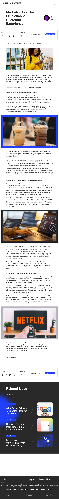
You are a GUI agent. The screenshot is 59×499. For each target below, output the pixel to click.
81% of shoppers (10, 101)
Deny (9, 495)
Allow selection (28, 495)
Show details (54, 492)
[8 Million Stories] (12, 3)
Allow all (48, 495)
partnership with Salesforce (19, 248)
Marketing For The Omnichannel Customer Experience (26, 43)
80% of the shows (45, 301)
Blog (7, 43)
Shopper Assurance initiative (25, 153)
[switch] (26, 489)
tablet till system (38, 162)
